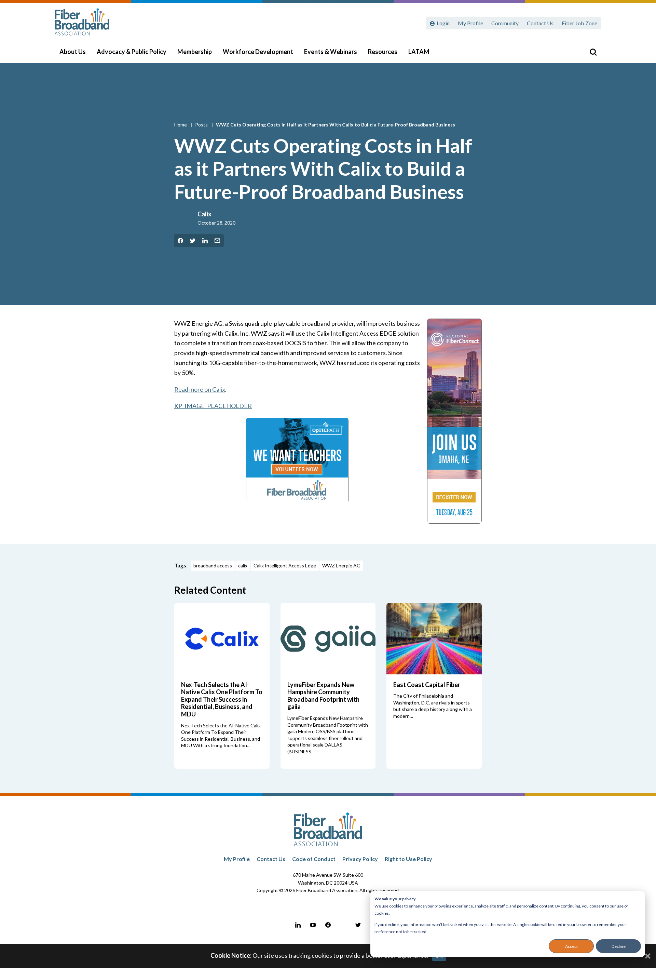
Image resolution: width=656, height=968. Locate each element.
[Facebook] (328, 925)
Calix (204, 214)
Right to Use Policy (408, 859)
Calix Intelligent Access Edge (285, 565)
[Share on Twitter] (193, 240)
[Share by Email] (217, 240)
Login (443, 23)
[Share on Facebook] (180, 240)
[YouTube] (313, 925)
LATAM (418, 51)
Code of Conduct (314, 859)
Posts (202, 124)
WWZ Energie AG (341, 565)
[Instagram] (343, 925)
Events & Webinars (330, 51)
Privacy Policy (360, 859)
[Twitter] (358, 925)
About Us (72, 51)
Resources (382, 51)
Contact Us (540, 23)
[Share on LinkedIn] (205, 240)
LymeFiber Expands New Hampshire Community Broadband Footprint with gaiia (323, 696)
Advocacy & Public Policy (131, 51)
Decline (619, 946)
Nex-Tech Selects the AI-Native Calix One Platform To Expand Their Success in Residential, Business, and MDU (221, 699)
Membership (194, 51)
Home (181, 124)
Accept (571, 946)
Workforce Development (258, 51)
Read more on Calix (199, 389)
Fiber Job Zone (579, 23)
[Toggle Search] (593, 52)
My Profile (470, 23)
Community (505, 23)
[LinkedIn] (298, 925)
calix (242, 565)
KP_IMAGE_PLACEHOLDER (213, 405)
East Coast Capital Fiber (426, 684)
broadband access (212, 565)
